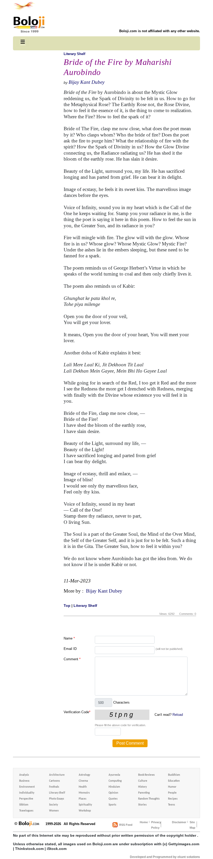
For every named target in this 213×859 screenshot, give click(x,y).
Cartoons (54, 781)
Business (24, 781)
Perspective (26, 799)
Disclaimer (179, 822)
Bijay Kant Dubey (86, 82)
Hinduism (114, 787)
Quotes (113, 799)
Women (54, 810)
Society (53, 804)
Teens (171, 804)
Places (82, 799)
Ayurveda (114, 775)
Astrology (84, 775)
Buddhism (174, 775)
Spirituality (85, 804)
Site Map (192, 825)
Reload (177, 715)
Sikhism (23, 804)
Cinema (83, 781)
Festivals (54, 787)
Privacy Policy (156, 825)
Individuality (26, 793)
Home (144, 822)
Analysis (24, 775)
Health (83, 787)
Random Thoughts (148, 799)
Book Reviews (146, 775)
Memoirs (84, 793)
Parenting (144, 793)
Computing (115, 781)
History (142, 787)
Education (174, 781)
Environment (27, 787)
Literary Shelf (74, 54)
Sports (112, 804)
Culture (142, 781)
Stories (142, 804)
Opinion (113, 793)
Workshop (85, 810)
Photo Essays (56, 799)
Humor (172, 787)
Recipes (172, 799)
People (172, 793)
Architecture (57, 775)
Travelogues (26, 810)
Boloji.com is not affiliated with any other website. (159, 31)
